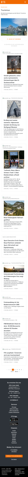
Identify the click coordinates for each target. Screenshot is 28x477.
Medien (14, 439)
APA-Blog (14, 451)
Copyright (17, 474)
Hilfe (16, 468)
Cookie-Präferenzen (14, 412)
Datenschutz (21, 468)
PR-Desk (14, 407)
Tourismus (14, 442)
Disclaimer (14, 459)
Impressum (17, 470)
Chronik (14, 436)
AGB (23, 471)
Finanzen (14, 434)
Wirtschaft (14, 432)
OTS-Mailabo (14, 450)
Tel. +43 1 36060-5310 (14, 393)
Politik (14, 430)
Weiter (17, 371)
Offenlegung (18, 471)
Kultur (14, 437)
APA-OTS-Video (14, 409)
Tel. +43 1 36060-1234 (14, 397)
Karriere (14, 441)
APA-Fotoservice (14, 410)
